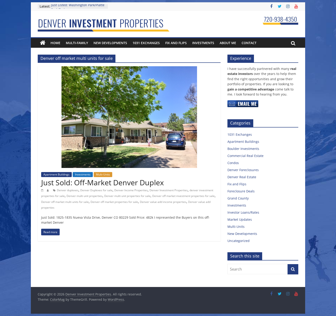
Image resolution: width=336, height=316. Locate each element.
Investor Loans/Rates (243, 212)
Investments (203, 43)
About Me (228, 43)
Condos (233, 163)
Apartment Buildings (56, 174)
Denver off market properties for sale (114, 202)
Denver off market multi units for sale (65, 202)
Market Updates (239, 219)
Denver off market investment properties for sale (183, 196)
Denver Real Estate (241, 177)
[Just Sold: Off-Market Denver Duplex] (129, 69)
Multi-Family (77, 43)
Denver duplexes (67, 190)
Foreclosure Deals (241, 191)
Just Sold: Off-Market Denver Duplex (102, 182)
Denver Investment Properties (168, 190)
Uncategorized (238, 241)
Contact (249, 43)
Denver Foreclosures (243, 170)
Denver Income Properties (131, 190)
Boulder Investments (243, 148)
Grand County (238, 198)
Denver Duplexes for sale (96, 190)
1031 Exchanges (146, 43)
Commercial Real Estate (245, 156)
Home (55, 43)
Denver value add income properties (163, 202)
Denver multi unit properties (84, 196)
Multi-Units (103, 174)
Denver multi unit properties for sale (127, 196)
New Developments (110, 43)
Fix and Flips (176, 43)
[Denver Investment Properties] (43, 43)
